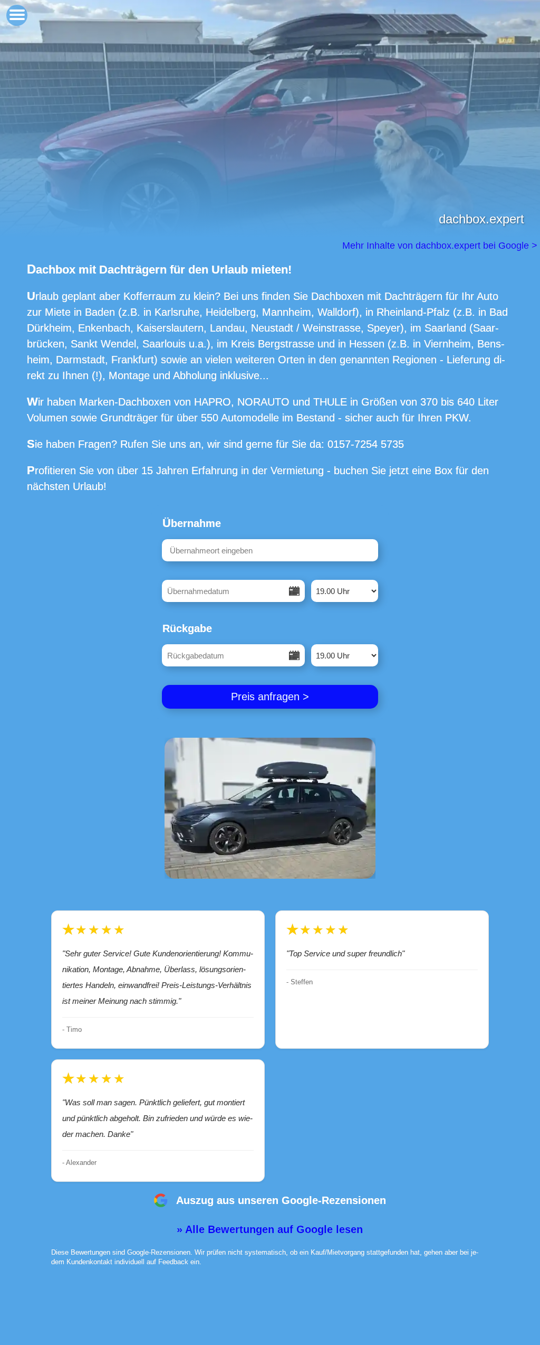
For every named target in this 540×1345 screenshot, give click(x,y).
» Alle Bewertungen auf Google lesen (270, 1229)
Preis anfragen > (270, 696)
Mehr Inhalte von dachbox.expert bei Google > (441, 245)
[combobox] (270, 550)
